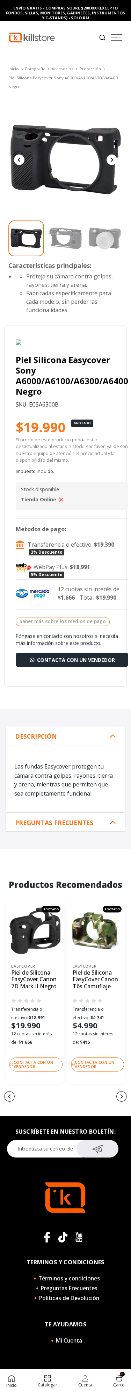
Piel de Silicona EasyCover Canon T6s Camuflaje (95, 979)
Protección (90, 68)
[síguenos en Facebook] (47, 1237)
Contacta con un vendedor (75, 660)
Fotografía (35, 68)
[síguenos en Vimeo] (63, 1237)
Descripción (36, 736)
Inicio (13, 68)
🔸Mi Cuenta (65, 1340)
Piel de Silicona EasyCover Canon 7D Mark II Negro (34, 979)
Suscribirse (97, 1149)
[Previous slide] (19, 159)
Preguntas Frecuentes (54, 822)
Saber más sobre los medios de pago (63, 621)
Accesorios (62, 68)
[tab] (65, 735)
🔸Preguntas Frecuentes (65, 1288)
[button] (9, 1096)
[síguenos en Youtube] (79, 1237)
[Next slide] (112, 159)
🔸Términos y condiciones (65, 1278)
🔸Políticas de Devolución (65, 1297)
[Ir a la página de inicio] (31, 37)
